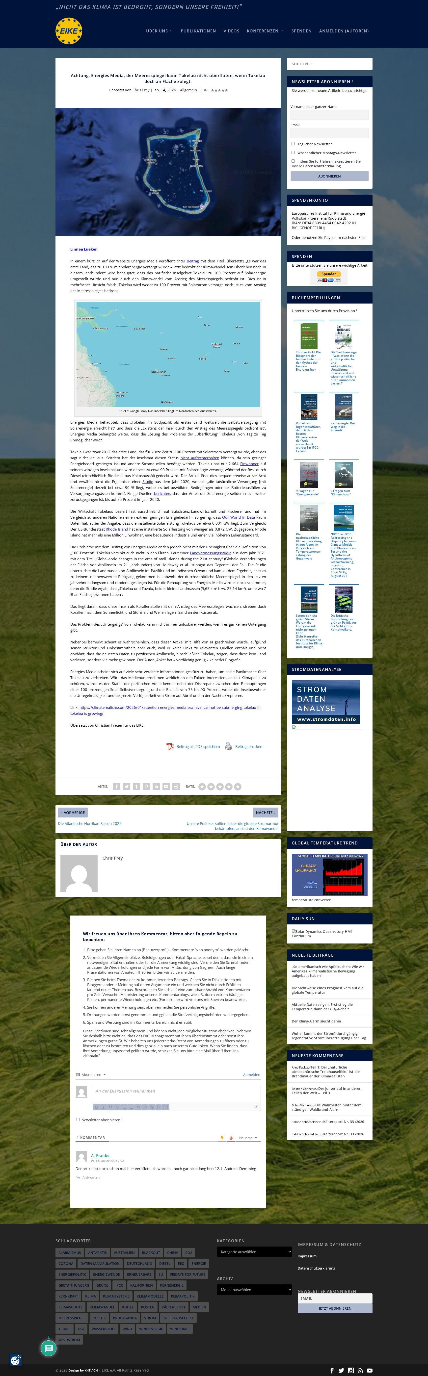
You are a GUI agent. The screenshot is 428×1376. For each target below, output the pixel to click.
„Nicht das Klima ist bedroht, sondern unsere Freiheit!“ (148, 7)
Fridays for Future (187, 1274)
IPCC (119, 1285)
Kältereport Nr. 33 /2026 (343, 1121)
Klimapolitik (183, 1296)
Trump (64, 1328)
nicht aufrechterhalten (200, 457)
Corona (65, 1263)
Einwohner (249, 463)
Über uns (157, 31)
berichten (162, 493)
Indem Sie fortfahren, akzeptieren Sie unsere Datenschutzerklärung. (326, 163)
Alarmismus (69, 1252)
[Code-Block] (145, 1107)
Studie (147, 481)
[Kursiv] (103, 1107)
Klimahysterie (116, 1296)
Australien (124, 1252)
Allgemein (188, 89)
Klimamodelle (150, 1296)
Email (295, 125)
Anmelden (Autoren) (344, 31)
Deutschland (139, 1263)
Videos (232, 31)
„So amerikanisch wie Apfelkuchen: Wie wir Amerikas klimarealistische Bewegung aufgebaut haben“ (328, 971)
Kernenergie (172, 1285)
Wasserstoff (103, 1328)
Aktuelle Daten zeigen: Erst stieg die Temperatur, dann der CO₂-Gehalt (322, 1006)
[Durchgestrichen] (117, 1107)
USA (81, 1328)
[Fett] (96, 1107)
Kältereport (174, 1307)
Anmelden (251, 1074)
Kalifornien (141, 1285)
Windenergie (151, 1328)
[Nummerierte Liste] (124, 1107)
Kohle (128, 1307)
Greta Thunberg (73, 1285)
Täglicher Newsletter (314, 144)
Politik (99, 1318)
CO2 (188, 1252)
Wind (127, 1328)
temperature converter (311, 899)
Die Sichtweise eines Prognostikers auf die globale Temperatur (327, 990)
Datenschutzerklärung (316, 1268)
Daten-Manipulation (100, 1263)
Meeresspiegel (71, 1318)
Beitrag (193, 260)
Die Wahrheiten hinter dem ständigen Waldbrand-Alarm (326, 1107)
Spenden (302, 31)
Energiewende (106, 1274)
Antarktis (97, 1252)
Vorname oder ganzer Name (314, 106)
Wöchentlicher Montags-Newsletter (326, 153)
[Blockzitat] (138, 1107)
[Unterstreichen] (110, 1107)
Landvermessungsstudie (210, 552)
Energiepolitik (72, 1274)
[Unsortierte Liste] (131, 1107)
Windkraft (180, 1328)
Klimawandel (102, 1307)
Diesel (165, 1263)
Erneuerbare (139, 1274)
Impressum (307, 1256)
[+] (165, 1107)
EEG (181, 1263)
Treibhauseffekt (178, 1318)
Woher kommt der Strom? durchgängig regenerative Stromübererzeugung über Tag (329, 1035)
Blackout (151, 1252)
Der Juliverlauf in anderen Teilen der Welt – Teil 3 (326, 1090)
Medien (199, 1307)
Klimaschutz (70, 1307)
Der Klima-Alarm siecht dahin (316, 1021)
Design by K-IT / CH (83, 1370)
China (172, 1252)
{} (158, 1107)
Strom (150, 1318)
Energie (198, 1263)
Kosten (148, 1307)
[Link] (152, 1107)
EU (161, 1274)
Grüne (102, 1285)
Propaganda (125, 1318)
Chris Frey (141, 89)
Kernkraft (68, 1296)
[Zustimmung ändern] (16, 1360)
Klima (90, 1296)
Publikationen (198, 31)
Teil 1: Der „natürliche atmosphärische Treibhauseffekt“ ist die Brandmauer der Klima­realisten (326, 1071)
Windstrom (69, 1339)
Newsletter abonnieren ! (101, 1119)
